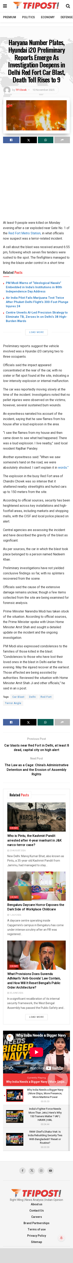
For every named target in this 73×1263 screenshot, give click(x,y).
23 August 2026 (17, 850)
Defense (67, 17)
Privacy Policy (36, 1236)
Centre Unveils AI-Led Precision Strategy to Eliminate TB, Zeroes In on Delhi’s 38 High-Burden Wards (37, 316)
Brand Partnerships (36, 1223)
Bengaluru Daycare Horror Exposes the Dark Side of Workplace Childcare (35, 907)
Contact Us (36, 1211)
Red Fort (46, 697)
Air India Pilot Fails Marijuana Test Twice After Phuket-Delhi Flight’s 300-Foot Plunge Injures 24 (37, 301)
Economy (48, 17)
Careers (36, 1217)
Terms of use (37, 1229)
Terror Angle (13, 703)
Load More (36, 332)
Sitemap (36, 1242)
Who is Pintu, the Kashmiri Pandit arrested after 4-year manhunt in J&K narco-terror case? (34, 840)
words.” (63, 467)
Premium (9, 17)
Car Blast (18, 697)
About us (36, 1204)
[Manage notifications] (61, 1238)
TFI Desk (21, 90)
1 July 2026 (15, 915)
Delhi (32, 697)
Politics (28, 17)
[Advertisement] (36, 183)
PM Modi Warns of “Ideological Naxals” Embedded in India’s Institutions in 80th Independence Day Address (34, 287)
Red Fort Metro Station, (24, 233)
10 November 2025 (43, 90)
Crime (14, 828)
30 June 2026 (16, 993)
